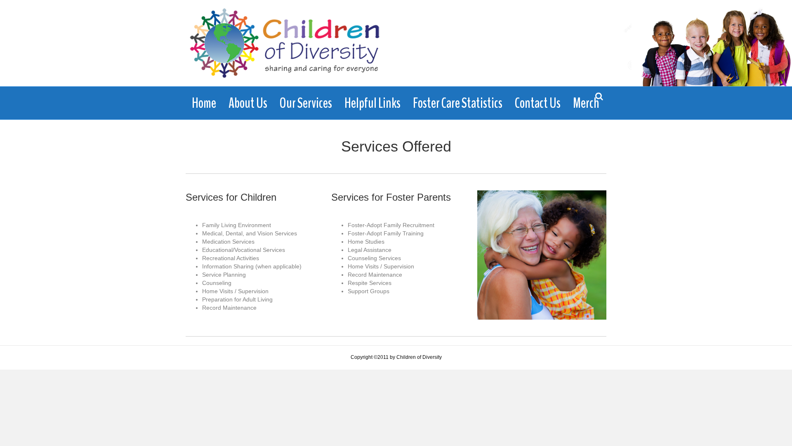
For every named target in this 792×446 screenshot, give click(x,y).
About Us (248, 103)
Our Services (306, 103)
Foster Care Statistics (457, 103)
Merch (586, 103)
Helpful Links (372, 103)
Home (204, 103)
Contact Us (538, 103)
